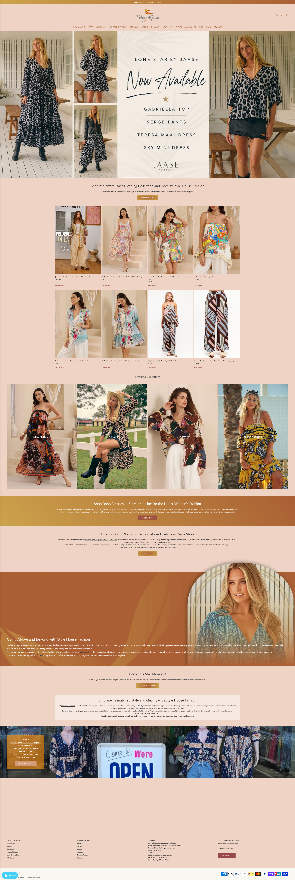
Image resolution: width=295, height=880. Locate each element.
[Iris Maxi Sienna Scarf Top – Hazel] (217, 240)
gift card (39, 655)
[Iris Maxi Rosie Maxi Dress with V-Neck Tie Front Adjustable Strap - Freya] (124, 240)
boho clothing (86, 652)
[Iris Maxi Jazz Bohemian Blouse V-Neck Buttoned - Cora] (78, 324)
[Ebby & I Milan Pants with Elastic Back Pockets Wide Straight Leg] (217, 324)
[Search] (276, 15)
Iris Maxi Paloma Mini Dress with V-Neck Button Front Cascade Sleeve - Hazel (170, 278)
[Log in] (281, 15)
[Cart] (286, 15)
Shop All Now (147, 198)
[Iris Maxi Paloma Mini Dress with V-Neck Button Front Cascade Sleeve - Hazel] (170, 240)
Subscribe (227, 855)
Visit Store (147, 553)
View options (59, 285)
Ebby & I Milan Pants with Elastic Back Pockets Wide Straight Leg (214, 361)
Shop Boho (147, 518)
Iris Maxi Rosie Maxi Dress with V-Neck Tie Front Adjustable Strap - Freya (124, 277)
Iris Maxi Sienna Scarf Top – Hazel (204, 277)
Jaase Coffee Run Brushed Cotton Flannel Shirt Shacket (72, 277)
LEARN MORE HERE (147, 686)
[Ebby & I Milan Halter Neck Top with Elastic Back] (170, 324)
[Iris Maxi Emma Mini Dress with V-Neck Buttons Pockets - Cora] (124, 324)
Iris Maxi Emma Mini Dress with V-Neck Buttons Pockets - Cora (121, 361)
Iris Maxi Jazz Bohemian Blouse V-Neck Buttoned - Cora (72, 361)
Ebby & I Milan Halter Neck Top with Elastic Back (163, 361)
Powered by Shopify (34, 877)
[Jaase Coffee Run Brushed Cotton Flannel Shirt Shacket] (78, 240)
